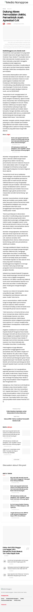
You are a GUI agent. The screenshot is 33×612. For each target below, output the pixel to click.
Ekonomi (9, 8)
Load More (16, 459)
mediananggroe (9, 592)
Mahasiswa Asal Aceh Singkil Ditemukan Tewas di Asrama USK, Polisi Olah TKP (18, 568)
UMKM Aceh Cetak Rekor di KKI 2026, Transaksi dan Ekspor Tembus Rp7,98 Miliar (11, 450)
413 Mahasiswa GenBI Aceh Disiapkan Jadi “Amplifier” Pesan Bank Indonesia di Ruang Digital (20, 148)
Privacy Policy (17, 600)
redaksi (9, 24)
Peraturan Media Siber (6, 600)
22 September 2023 (19, 24)
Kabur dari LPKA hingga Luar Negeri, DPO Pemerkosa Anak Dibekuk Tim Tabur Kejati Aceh (12, 550)
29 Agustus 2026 (16, 144)
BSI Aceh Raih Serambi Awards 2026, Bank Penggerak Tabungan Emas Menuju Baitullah (20, 479)
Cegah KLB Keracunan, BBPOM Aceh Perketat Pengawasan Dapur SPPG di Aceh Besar (19, 514)
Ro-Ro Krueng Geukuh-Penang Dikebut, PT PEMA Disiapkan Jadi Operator (19, 506)
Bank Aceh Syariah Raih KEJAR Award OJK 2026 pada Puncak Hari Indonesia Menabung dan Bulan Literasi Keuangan (20, 140)
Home (4, 8)
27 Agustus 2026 (7, 454)
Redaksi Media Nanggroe (12, 598)
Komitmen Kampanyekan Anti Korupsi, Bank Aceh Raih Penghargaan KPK (18, 561)
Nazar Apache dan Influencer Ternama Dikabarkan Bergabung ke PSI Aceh (18, 574)
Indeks (22, 598)
